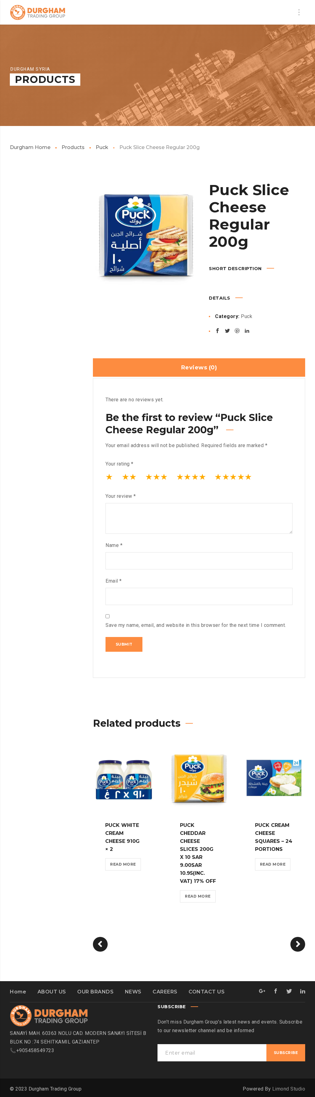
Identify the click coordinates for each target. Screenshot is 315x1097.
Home (18, 992)
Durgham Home (30, 147)
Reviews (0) (199, 367)
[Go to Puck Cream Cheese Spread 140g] (100, 944)
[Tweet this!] (227, 330)
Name (114, 545)
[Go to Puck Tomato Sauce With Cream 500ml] (297, 944)
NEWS (133, 992)
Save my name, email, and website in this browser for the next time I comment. (196, 625)
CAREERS (165, 992)
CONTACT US (207, 992)
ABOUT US (52, 992)
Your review (121, 496)
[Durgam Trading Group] (37, 12)
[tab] (199, 367)
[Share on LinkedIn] (247, 330)
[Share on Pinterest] (237, 330)
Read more (123, 864)
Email (114, 581)
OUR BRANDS (95, 992)
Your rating (120, 464)
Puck (102, 147)
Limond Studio (288, 1089)
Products (73, 147)
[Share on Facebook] (217, 330)
